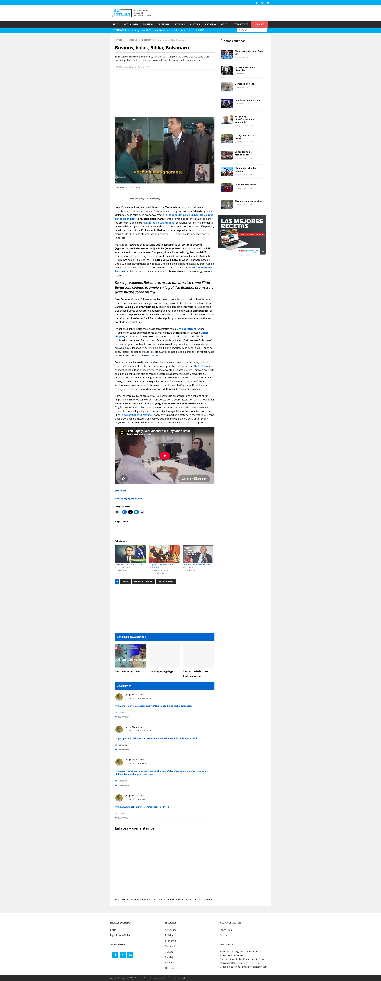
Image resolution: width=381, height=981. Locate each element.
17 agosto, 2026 (243, 74)
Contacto (225, 935)
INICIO (116, 24)
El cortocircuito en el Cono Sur (249, 52)
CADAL (114, 930)
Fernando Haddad (143, 581)
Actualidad (171, 930)
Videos (168, 962)
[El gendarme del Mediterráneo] (227, 155)
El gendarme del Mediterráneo (243, 153)
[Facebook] (256, 2)
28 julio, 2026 (242, 174)
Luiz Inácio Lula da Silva (160, 222)
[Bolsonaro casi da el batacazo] (130, 554)
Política (141, 67)
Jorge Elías (120, 490)
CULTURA (195, 24)
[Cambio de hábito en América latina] (198, 656)
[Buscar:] (252, 29)
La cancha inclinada (245, 184)
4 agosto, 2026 (242, 142)
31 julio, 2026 (242, 158)
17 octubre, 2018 (126, 67)
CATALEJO (210, 24)
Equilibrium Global (120, 935)
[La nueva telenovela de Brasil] (198, 554)
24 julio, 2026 (242, 188)
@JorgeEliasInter (133, 498)
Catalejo (169, 957)
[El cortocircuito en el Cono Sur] (227, 54)
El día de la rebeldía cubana (245, 169)
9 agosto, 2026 (242, 125)
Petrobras (152, 355)
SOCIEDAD (180, 24)
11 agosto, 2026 (243, 103)
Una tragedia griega (161, 671)
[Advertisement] (217, 13)
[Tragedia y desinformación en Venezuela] (227, 119)
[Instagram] (262, 2)
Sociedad (170, 946)
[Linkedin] (268, 2)
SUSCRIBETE (259, 24)
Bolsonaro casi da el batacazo (129, 564)
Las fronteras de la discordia (245, 68)
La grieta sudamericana (248, 100)
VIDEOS (224, 24)
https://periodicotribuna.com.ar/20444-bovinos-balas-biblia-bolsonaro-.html (156, 738)
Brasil (125, 581)
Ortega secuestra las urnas (246, 137)
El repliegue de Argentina (248, 201)
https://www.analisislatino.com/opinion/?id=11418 (142, 806)
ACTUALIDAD (131, 24)
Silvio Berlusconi (186, 328)
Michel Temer (202, 366)
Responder (123, 717)
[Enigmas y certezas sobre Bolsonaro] (164, 554)
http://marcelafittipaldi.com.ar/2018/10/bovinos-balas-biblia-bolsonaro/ (153, 705)
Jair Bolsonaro (166, 581)
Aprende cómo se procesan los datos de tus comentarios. (185, 899)
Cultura (169, 951)
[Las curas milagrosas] (130, 656)
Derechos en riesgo (245, 83)
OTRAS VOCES (241, 24)
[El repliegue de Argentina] (227, 204)
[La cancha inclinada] (227, 187)
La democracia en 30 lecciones (136, 415)
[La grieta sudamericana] (227, 103)
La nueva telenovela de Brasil (197, 564)
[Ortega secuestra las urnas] (227, 138)
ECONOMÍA (163, 24)
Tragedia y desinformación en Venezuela (245, 119)
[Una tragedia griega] (164, 656)
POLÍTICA (148, 24)
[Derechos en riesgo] (227, 87)
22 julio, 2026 (242, 204)
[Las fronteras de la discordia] (227, 70)
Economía (170, 940)
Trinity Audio (144, 199)
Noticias (132, 40)
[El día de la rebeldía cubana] (227, 171)
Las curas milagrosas (127, 671)
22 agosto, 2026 (243, 57)
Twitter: (119, 498)
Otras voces (171, 968)
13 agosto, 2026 (243, 87)
